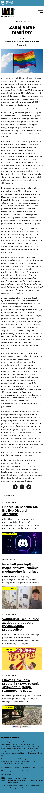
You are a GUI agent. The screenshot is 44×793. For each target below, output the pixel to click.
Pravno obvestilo (28, 788)
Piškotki (21, 786)
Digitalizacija (10, 534)
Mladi (14, 502)
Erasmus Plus (10, 588)
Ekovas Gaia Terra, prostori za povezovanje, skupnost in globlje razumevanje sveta (21, 685)
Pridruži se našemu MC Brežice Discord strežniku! (20, 510)
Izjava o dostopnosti (33, 786)
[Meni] (40, 10)
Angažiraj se (10, 649)
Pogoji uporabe (15, 788)
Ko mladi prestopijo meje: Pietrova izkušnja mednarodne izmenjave (20, 568)
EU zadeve (9, 707)
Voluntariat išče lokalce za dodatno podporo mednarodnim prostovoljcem (20, 624)
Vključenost (22, 21)
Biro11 (15, 786)
